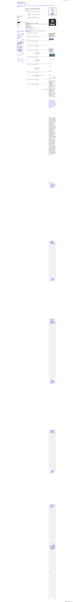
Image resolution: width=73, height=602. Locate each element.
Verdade (28, 11)
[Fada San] (20, 38)
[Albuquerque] (18, 36)
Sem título (54, 544)
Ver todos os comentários (45, 89)
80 (22, 51)
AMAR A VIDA (21, 46)
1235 (20, 51)
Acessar (62, 0)
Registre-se (59, 0)
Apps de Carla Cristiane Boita (20, 30)
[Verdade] (23, 36)
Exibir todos (23, 39)
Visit (50, 63)
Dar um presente (20, 60)
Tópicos (18, 24)
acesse (53, 11)
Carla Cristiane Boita (37, 11)
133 (22, 44)
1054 (20, 44)
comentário (33, 11)
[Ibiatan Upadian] (20, 36)
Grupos (18, 26)
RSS (49, 598)
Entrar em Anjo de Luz (28, 31)
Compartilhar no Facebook (21, 21)
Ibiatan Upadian (19, 59)
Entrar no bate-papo (67, 601)
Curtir (18, 19)
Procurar (72, 0)
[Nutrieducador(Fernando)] (18, 38)
